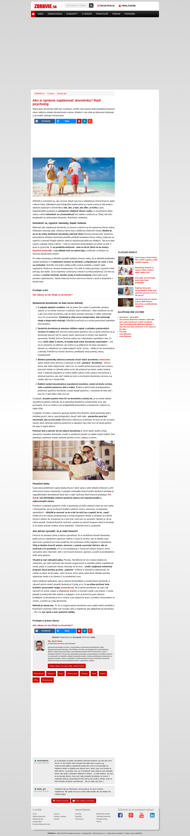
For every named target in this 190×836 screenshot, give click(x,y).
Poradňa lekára (102, 819)
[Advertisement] (95, 35)
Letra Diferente (125, 334)
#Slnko (103, 674)
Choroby (78, 814)
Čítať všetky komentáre (84, 801)
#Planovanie (72, 674)
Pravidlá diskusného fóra (41, 824)
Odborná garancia (39, 816)
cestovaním (104, 360)
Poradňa (129, 14)
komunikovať (67, 588)
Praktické (102, 14)
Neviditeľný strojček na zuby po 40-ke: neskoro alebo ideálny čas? (144, 270)
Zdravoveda (55, 14)
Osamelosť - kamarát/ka (128, 317)
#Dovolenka (39, 674)
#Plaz (36, 680)
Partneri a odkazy (60, 816)
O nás (35, 814)
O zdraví (87, 14)
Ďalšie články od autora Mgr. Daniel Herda (67, 666)
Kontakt (56, 819)
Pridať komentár (62, 801)
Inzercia (56, 814)
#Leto (61, 674)
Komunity (72, 14)
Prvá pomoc (79, 819)
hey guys (123, 332)
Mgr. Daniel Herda (55, 641)
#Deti (94, 674)
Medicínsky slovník (103, 814)
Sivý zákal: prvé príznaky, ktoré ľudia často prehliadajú (145, 280)
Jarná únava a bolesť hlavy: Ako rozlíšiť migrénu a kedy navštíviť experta (146, 259)
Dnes (40, 14)
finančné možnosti (42, 250)
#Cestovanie (47, 680)
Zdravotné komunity (103, 816)
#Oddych (51, 674)
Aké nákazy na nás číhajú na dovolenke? (53, 295)
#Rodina (84, 674)
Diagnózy (78, 816)
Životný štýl (61, 93)
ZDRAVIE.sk (39, 93)
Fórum (116, 14)
